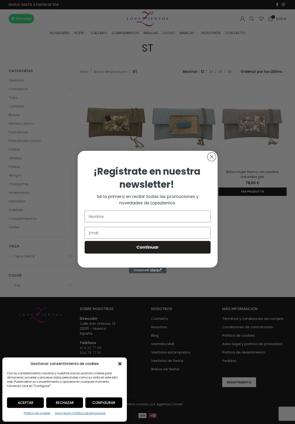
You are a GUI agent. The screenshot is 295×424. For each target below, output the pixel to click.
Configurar (103, 402)
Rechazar (65, 402)
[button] (120, 363)
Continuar (147, 247)
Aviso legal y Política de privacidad (80, 413)
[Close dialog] (212, 157)
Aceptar (25, 402)
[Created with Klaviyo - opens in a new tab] (147, 270)
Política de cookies (37, 413)
